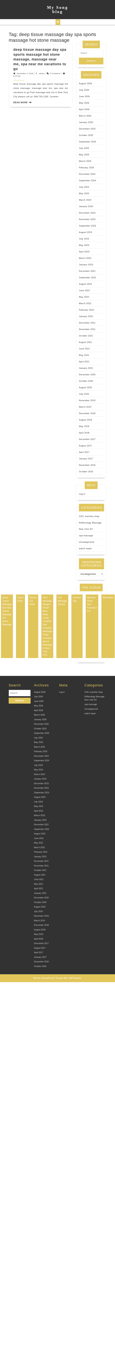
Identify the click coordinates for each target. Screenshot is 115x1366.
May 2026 (84, 103)
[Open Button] (57, 22)
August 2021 (85, 342)
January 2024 (86, 206)
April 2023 (84, 251)
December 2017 (87, 439)
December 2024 (87, 174)
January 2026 (86, 122)
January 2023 (86, 264)
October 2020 (86, 381)
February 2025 (86, 167)
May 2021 (84, 355)
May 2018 (84, 426)
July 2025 (84, 148)
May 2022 (84, 297)
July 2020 (84, 394)
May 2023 (84, 245)
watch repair (85, 548)
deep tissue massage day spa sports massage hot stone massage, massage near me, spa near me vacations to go (39, 59)
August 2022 (85, 284)
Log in (82, 494)
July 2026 (84, 90)
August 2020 (85, 387)
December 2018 (87, 413)
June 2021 (84, 348)
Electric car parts (33, 600)
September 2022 (87, 277)
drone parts (20, 599)
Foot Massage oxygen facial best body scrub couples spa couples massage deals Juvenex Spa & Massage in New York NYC (47, 626)
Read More (20, 102)
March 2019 (85, 407)
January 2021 (86, 368)
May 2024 (84, 193)
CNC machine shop (89, 516)
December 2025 (87, 129)
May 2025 (84, 154)
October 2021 (86, 336)
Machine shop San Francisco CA (92, 604)
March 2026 (85, 116)
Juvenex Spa (77, 599)
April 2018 (84, 433)
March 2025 (85, 161)
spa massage (86, 535)
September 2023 (87, 226)
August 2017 (85, 445)
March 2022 (85, 303)
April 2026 (84, 109)
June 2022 (84, 290)
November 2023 (87, 219)
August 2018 (85, 420)
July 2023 (84, 238)
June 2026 (84, 96)
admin (41, 74)
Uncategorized (86, 542)
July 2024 (84, 187)
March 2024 (85, 200)
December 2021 (87, 323)
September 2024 (87, 180)
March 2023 (85, 258)
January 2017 (86, 458)
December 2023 (87, 213)
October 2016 (86, 471)
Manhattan (108, 597)
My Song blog (57, 9)
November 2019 (87, 400)
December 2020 (87, 374)
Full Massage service (62, 600)
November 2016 (87, 465)
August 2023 (85, 232)
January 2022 (86, 316)
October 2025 (86, 135)
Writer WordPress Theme (48, 978)
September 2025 (87, 141)
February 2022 (86, 310)
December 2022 (87, 271)
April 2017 (84, 452)
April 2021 (84, 361)
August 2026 (85, 83)
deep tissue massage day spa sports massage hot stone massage (7, 611)
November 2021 (87, 329)
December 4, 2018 (25, 74)
